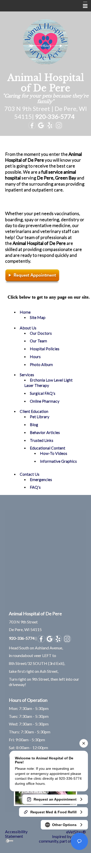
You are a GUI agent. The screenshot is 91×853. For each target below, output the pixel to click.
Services (27, 374)
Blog (34, 424)
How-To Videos (53, 453)
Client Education (34, 411)
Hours (35, 356)
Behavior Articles (45, 432)
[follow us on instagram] (67, 638)
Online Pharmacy (44, 401)
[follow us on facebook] (41, 638)
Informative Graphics (58, 461)
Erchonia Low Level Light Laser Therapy (48, 382)
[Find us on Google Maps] (49, 638)
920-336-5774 (55, 116)
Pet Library (39, 416)
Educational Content (47, 447)
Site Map (38, 317)
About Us (28, 327)
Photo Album (41, 364)
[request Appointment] (32, 276)
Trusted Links (41, 440)
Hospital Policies (44, 348)
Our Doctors (41, 333)
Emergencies (41, 479)
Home (25, 311)
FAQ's (35, 487)
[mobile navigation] (83, 6)
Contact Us (29, 474)
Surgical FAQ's (42, 393)
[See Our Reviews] (58, 638)
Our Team (38, 340)
